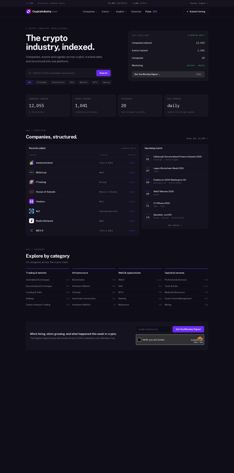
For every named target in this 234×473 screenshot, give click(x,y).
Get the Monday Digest (188, 329)
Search (103, 73)
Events (105, 11)
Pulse (151, 11)
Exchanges (42, 82)
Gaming (106, 82)
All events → (174, 225)
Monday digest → (199, 3)
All (29, 82)
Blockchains (58, 82)
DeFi (72, 82)
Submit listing (197, 11)
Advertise (136, 11)
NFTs (95, 82)
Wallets (84, 82)
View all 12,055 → (197, 138)
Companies (89, 11)
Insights (120, 11)
